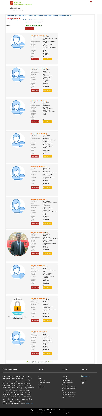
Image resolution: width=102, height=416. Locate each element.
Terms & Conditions (67, 382)
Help (39, 389)
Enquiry (40, 378)
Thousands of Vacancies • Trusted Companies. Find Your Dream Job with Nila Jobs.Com (69, 395)
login (14, 317)
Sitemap (64, 376)
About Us (64, 378)
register (19, 317)
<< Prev (28, 362)
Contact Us (41, 387)
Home (40, 376)
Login (39, 385)
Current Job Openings (44, 382)
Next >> (50, 362)
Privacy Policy (65, 385)
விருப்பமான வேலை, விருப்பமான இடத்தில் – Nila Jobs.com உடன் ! (69, 388)
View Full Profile (47, 59)
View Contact (35, 59)
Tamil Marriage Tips (67, 380)
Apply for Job (41, 380)
